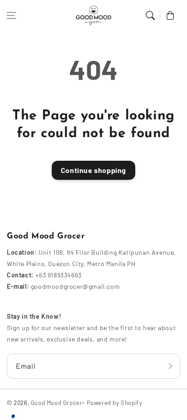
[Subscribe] (170, 366)
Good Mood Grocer (57, 402)
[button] (11, 15)
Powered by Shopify (115, 402)
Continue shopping (93, 170)
